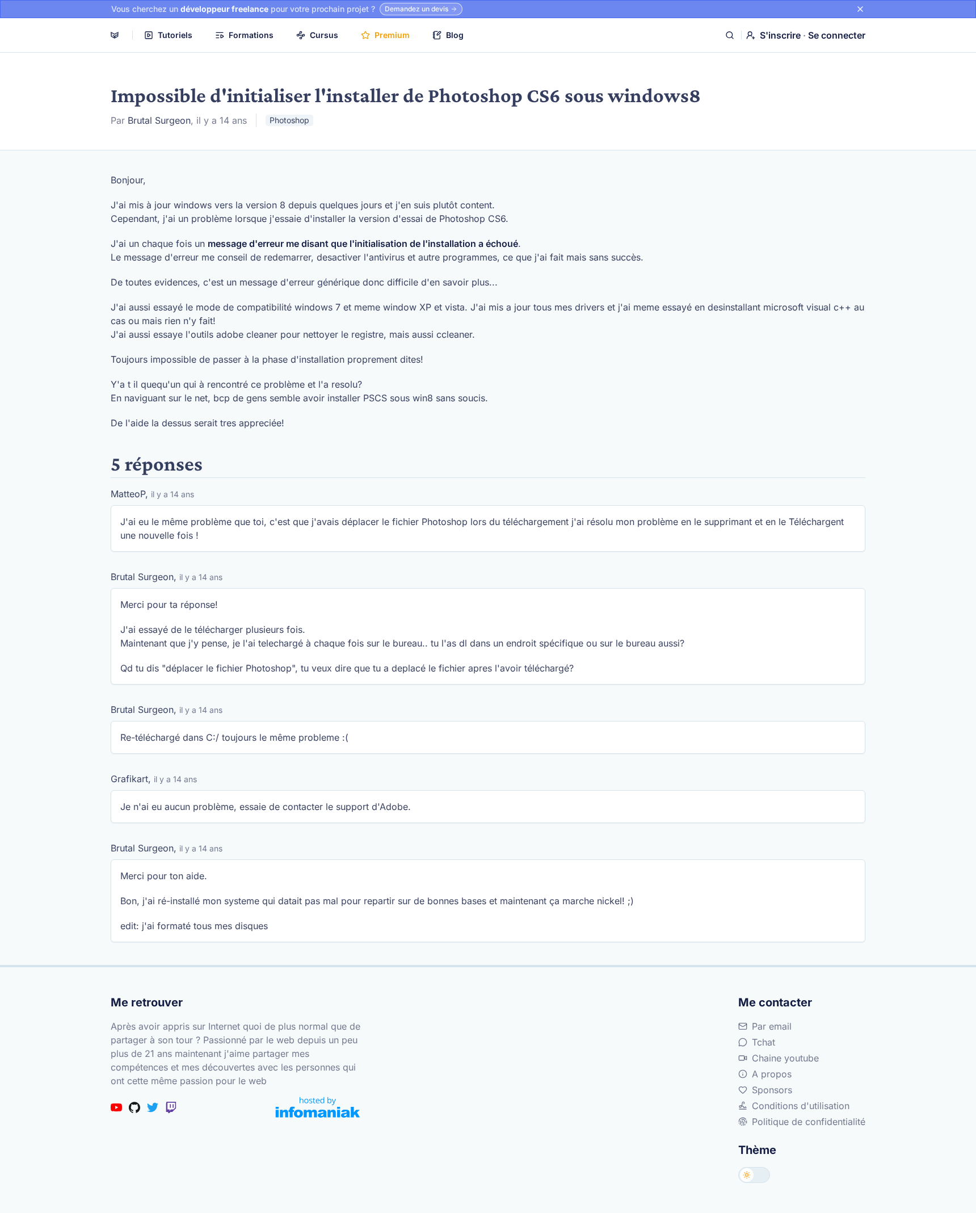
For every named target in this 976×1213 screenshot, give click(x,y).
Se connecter (836, 35)
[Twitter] (152, 1107)
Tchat (763, 1042)
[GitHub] (134, 1107)
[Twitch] (170, 1107)
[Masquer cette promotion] (860, 9)
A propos (772, 1074)
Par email (772, 1026)
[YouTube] (116, 1107)
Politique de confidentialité (808, 1121)
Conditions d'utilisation (800, 1105)
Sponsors (772, 1090)
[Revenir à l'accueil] (115, 35)
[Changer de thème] (754, 1175)
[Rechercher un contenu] (730, 35)
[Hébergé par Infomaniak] (317, 1107)
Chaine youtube (785, 1058)
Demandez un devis (416, 9)
